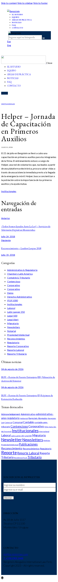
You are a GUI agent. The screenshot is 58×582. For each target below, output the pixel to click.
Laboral (11, 308)
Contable (28, 422)
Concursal (18, 422)
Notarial (11, 331)
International (44, 431)
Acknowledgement (10, 414)
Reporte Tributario (17, 353)
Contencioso (13, 281)
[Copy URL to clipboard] (8, 195)
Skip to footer (40, 3)
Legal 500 (12, 315)
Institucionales (8, 104)
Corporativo (13, 285)
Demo (10, 293)
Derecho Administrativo (19, 296)
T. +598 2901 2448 (13, 558)
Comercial (8, 422)
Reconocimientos (16, 338)
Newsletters (13, 327)
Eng (9, 45)
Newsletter (11, 439)
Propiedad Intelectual (18, 334)
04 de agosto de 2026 (12, 369)
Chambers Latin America (20, 273)
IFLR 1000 (12, 300)
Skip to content (9, 3)
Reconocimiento (11, 448)
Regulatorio (13, 342)
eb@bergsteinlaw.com (15, 554)
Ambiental (24, 418)
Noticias (46, 440)
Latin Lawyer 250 (16, 311)
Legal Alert (12, 319)
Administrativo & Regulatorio (22, 270)
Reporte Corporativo (18, 346)
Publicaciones (28, 444)
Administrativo (28, 414)
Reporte (9, 452)
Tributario (35, 457)
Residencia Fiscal (20, 458)
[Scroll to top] (2, 577)
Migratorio (13, 323)
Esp (9, 41)
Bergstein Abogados (38, 418)
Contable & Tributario (18, 277)
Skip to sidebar (25, 3)
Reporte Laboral (15, 350)
